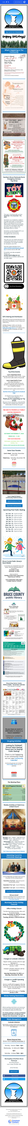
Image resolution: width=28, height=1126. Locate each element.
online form (17, 738)
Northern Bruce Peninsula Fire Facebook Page (14, 392)
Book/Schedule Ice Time (14, 501)
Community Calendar (16, 759)
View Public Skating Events (14, 505)
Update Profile (8, 1115)
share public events (12, 764)
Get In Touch (14, 1071)
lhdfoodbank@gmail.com (9, 328)
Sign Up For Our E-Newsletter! (14, 32)
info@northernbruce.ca (15, 1116)
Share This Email (15, 1075)
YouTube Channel (14, 899)
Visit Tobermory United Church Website (14, 851)
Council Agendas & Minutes (14, 891)
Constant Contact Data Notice (17, 1115)
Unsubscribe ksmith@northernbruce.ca (14, 1113)
